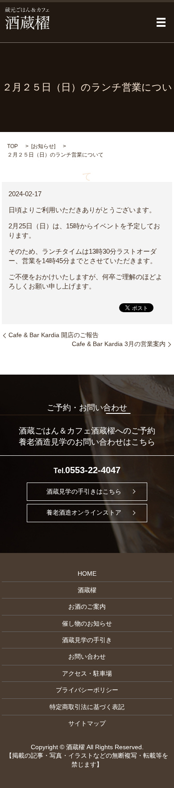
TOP (12, 146)
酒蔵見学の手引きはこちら (83, 491)
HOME (87, 573)
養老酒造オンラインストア (83, 512)
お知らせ (43, 146)
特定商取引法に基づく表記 (87, 706)
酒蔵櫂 (87, 590)
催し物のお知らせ (87, 623)
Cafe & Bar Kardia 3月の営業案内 (119, 343)
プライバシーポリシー (87, 689)
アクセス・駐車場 (87, 673)
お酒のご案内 (87, 606)
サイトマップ (87, 723)
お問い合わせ (87, 656)
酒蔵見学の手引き (87, 640)
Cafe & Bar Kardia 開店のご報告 (53, 334)
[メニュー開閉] (161, 22)
